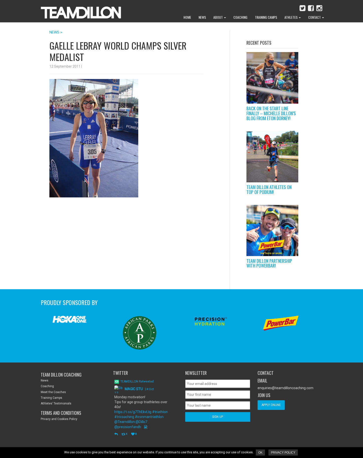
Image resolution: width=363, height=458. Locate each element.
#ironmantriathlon (149, 417)
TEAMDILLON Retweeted (137, 381)
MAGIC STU (134, 389)
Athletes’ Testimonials (56, 403)
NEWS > (55, 32)
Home (187, 17)
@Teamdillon (124, 422)
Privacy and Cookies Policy (59, 419)
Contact (315, 17)
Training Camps (266, 17)
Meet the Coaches (53, 392)
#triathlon (160, 412)
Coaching (240, 17)
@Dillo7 (141, 422)
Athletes (291, 17)
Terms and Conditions (61, 413)
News (202, 17)
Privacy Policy (283, 452)
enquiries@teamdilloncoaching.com (285, 388)
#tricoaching (124, 417)
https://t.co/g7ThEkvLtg (132, 412)
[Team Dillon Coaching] (77, 10)
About (218, 17)
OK (260, 452)
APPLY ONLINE (271, 405)
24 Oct (149, 389)
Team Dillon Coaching (61, 374)
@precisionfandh (127, 427)
